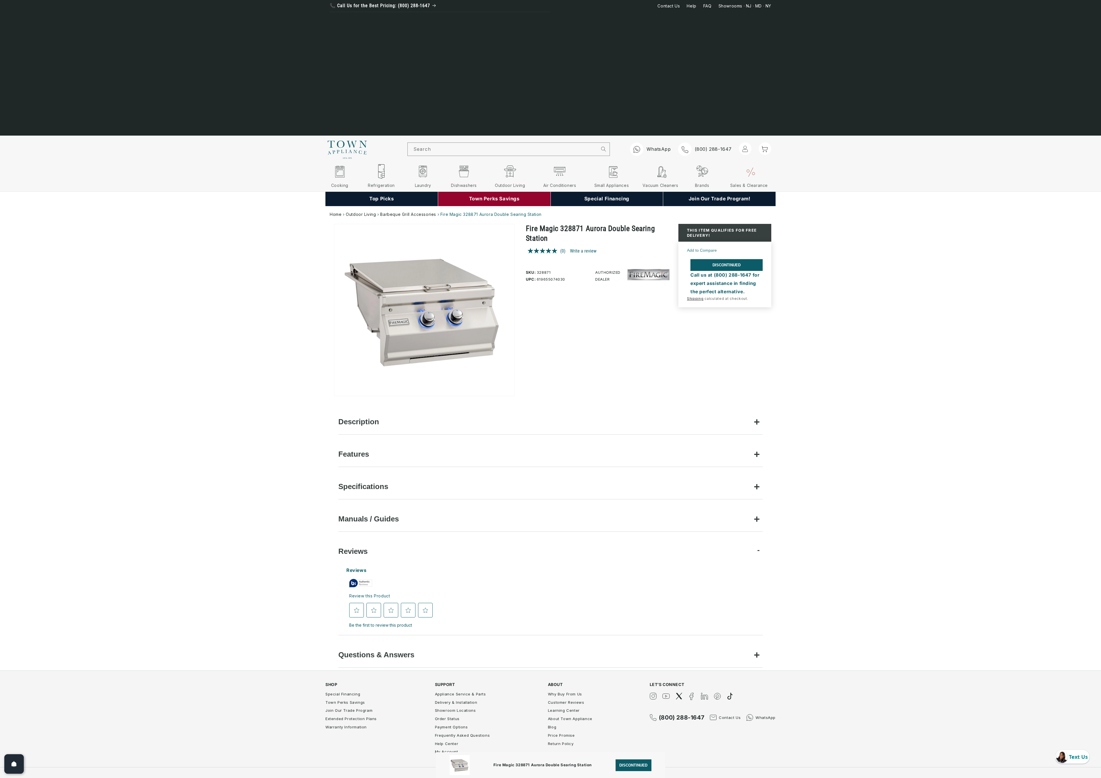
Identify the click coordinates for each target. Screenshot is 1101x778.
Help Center (446, 743)
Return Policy (561, 743)
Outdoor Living (361, 214)
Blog (552, 727)
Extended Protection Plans (351, 718)
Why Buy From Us (565, 694)
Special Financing (342, 694)
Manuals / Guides (368, 519)
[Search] (604, 149)
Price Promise (561, 735)
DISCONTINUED (726, 265)
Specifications (363, 486)
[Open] (14, 764)
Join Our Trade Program (348, 710)
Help (691, 5)
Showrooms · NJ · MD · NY (745, 5)
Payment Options (451, 727)
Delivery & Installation (456, 702)
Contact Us (668, 5)
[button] (765, 148)
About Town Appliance (570, 718)
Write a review (583, 251)
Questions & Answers (376, 654)
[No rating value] (544, 251)
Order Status (447, 718)
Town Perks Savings (345, 702)
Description (358, 421)
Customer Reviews (566, 702)
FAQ (707, 5)
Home (335, 214)
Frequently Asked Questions (462, 735)
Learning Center (564, 710)
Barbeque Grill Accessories (408, 214)
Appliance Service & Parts (460, 694)
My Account (446, 751)
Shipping (695, 298)
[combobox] (503, 149)
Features (353, 454)
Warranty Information (346, 727)
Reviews (353, 551)
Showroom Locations (455, 710)
